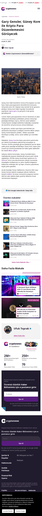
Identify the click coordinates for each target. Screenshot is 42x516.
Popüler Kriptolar (5, 491)
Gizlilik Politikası (5, 469)
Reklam (20, 460)
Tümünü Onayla (20, 511)
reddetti (9, 174)
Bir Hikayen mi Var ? (25, 455)
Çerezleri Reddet (8, 511)
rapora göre (13, 111)
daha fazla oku (19, 336)
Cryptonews (4, 16)
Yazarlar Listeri (31, 349)
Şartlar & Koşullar (5, 456)
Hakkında (32, 490)
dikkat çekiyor (12, 150)
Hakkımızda (6, 463)
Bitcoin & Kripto (21, 490)
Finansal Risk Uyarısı (7, 476)
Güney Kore (13, 140)
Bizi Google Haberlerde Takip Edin (20, 190)
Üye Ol (21, 399)
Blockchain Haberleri (14, 16)
